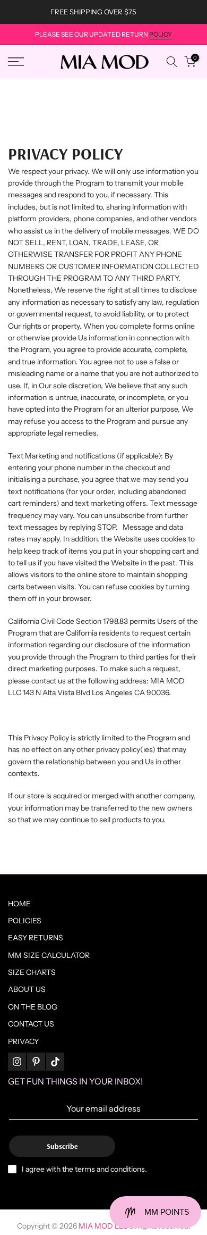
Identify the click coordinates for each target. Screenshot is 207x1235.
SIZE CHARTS (32, 972)
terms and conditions (110, 1169)
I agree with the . (84, 1169)
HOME (19, 903)
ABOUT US (27, 989)
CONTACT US (31, 1024)
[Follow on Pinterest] (36, 1062)
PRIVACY (23, 1041)
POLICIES (24, 920)
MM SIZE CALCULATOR (49, 955)
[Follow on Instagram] (17, 1062)
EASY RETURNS (35, 937)
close (191, 12)
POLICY (160, 34)
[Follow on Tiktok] (55, 1062)
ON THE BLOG (32, 1007)
